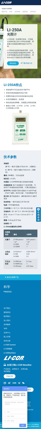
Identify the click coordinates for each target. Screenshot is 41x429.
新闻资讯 (7, 312)
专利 (5, 328)
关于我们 (7, 308)
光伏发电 (17, 11)
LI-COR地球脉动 (10, 353)
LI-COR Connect (10, 345)
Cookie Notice (35, 426)
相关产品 (4, 11)
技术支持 (33, 11)
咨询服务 (7, 324)
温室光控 (25, 11)
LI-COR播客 (8, 349)
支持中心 (7, 333)
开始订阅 (9, 376)
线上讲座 (7, 337)
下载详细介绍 (27, 63)
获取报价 (13, 63)
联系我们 (7, 316)
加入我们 (7, 320)
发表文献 (7, 341)
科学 (10, 11)
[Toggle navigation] (16, 2)
